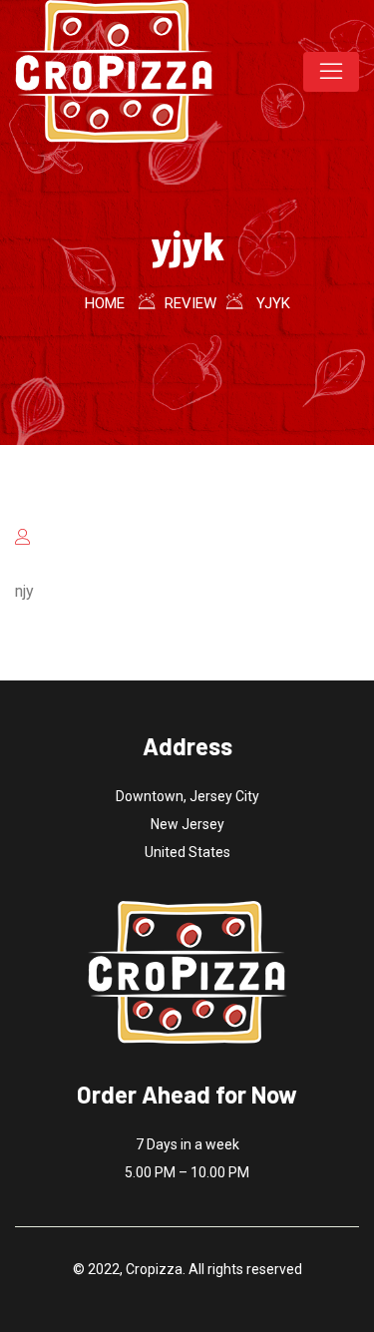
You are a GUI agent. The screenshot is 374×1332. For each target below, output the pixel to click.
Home (105, 303)
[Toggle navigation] (331, 72)
